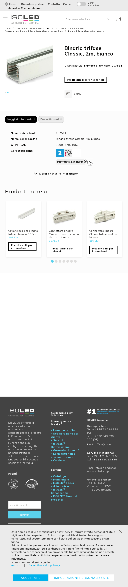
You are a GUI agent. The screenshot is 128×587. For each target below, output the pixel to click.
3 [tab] (60, 261)
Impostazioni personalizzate (81, 578)
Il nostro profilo (63, 430)
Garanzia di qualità (65, 450)
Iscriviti (24, 515)
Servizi (57, 440)
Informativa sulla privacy (43, 565)
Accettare (31, 578)
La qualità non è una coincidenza (63, 455)
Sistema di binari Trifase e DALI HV (35, 28)
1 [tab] (52, 261)
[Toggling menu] (5, 19)
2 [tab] (56, 261)
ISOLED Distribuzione (60, 445)
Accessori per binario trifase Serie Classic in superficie (34, 31)
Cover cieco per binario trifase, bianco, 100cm (23, 232)
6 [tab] (71, 261)
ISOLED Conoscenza (59, 491)
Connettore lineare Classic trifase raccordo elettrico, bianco (64, 234)
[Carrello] (118, 19)
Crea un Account (32, 8)
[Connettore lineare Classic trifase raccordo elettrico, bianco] (64, 215)
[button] (11, 4)
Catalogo (58, 476)
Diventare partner (32, 4)
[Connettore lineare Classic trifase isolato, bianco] (104, 215)
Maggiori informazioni (21, 119)
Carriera (68, 4)
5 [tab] (67, 261)
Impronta (17, 565)
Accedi (13, 8)
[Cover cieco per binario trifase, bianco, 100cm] (23, 215)
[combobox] (87, 19)
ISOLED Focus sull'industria (62, 484)
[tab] (21, 119)
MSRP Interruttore (92, 4)
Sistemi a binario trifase (71, 28)
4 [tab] (63, 261)
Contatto (54, 4)
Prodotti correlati (51, 119)
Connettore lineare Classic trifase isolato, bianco (103, 234)
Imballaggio (60, 479)
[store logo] (26, 19)
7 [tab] (75, 261)
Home (8, 28)
